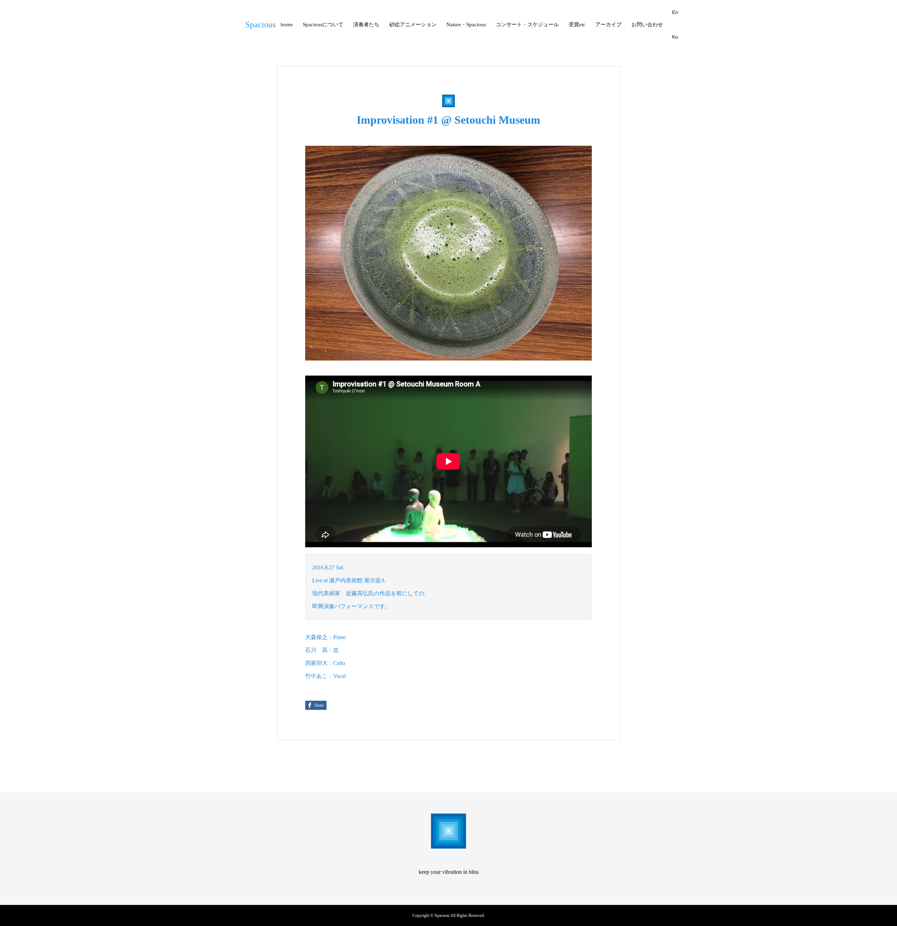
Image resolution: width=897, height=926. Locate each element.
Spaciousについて (323, 24)
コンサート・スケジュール (527, 24)
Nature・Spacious (466, 24)
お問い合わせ (647, 24)
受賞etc (577, 24)
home (287, 24)
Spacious (260, 24)
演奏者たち (366, 24)
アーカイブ (608, 24)
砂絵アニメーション (413, 24)
